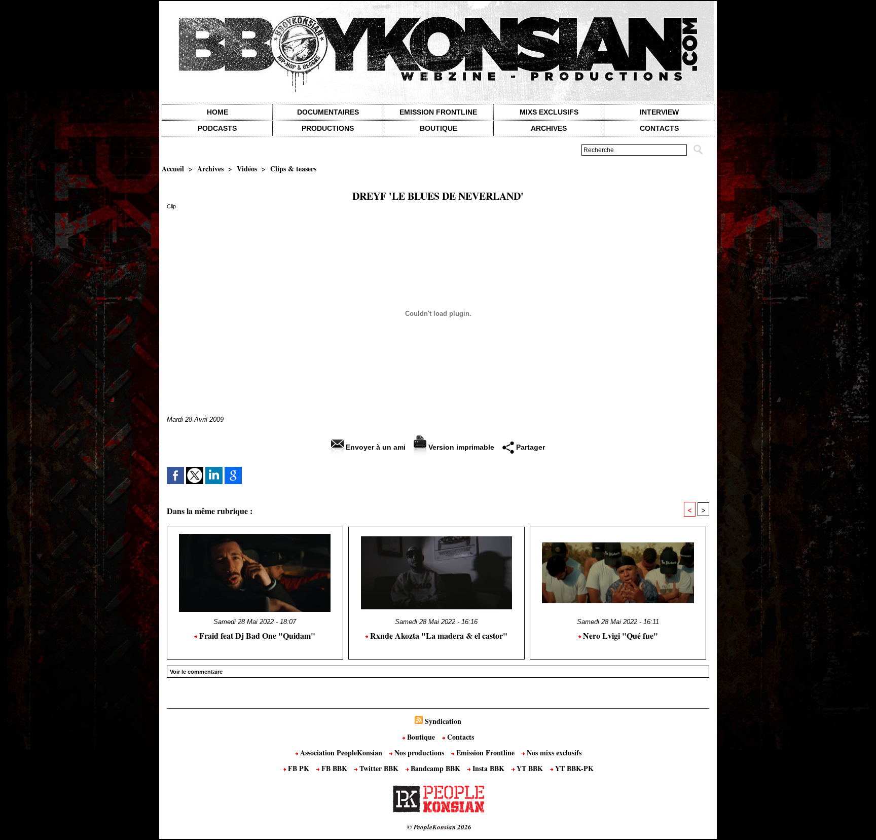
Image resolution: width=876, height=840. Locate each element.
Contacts (459, 737)
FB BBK (334, 768)
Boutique (438, 128)
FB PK (298, 768)
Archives (549, 128)
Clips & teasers (293, 168)
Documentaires (328, 112)
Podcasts (217, 128)
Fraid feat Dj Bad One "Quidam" (256, 635)
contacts (659, 128)
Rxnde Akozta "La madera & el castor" (437, 635)
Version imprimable (460, 447)
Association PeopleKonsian (341, 752)
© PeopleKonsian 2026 (439, 826)
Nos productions (419, 752)
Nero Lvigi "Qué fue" (619, 635)
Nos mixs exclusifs (553, 752)
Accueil (173, 168)
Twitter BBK (378, 768)
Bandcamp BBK (435, 768)
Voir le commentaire (196, 672)
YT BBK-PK (573, 768)
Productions (328, 128)
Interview (659, 112)
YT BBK (530, 768)
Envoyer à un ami (375, 447)
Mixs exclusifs (549, 112)
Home (217, 112)
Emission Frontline (438, 112)
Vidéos (247, 168)
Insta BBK (488, 768)
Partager (529, 447)
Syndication (443, 721)
